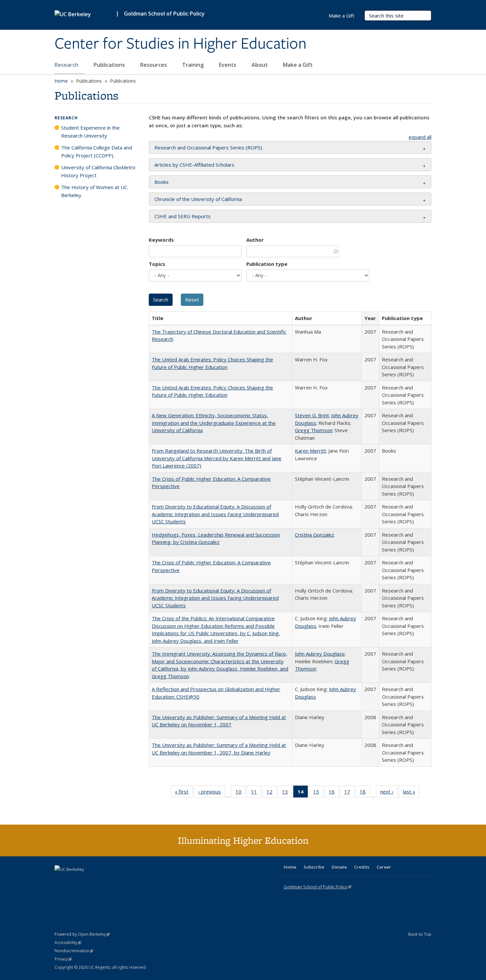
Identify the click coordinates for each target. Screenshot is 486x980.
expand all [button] (420, 137)
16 (334, 793)
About (260, 64)
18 (365, 793)
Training (193, 64)
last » (411, 793)
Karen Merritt (310, 450)
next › (389, 793)
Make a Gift (298, 64)
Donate (339, 867)
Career (384, 867)
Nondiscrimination (74, 951)
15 (318, 793)
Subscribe (314, 867)
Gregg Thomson (313, 430)
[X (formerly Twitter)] (60, 880)
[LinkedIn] (73, 880)
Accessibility (68, 942)
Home (61, 81)
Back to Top (419, 934)
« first (184, 793)
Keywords (161, 239)
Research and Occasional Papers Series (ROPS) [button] (208, 147)
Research (67, 64)
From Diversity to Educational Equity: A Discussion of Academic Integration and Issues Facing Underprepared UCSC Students (215, 514)
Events (228, 64)
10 (240, 793)
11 (256, 793)
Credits (361, 867)
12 (271, 793)
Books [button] (161, 182)
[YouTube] (86, 880)
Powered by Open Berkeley (82, 934)
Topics (157, 264)
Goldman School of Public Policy (164, 13)
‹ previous (211, 793)
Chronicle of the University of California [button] (198, 199)
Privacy (63, 959)
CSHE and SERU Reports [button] (182, 216)
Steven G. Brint (312, 415)
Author (255, 239)
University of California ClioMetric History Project (98, 171)
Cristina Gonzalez (314, 534)
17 (349, 793)
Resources (154, 64)
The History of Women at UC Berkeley (94, 191)
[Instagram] (99, 880)
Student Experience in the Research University (90, 131)
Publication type (266, 264)
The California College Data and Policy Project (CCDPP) (96, 151)
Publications (110, 64)
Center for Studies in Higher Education (180, 44)
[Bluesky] (112, 880)
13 (287, 793)
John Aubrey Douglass (319, 653)
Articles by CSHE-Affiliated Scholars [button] (194, 164)
